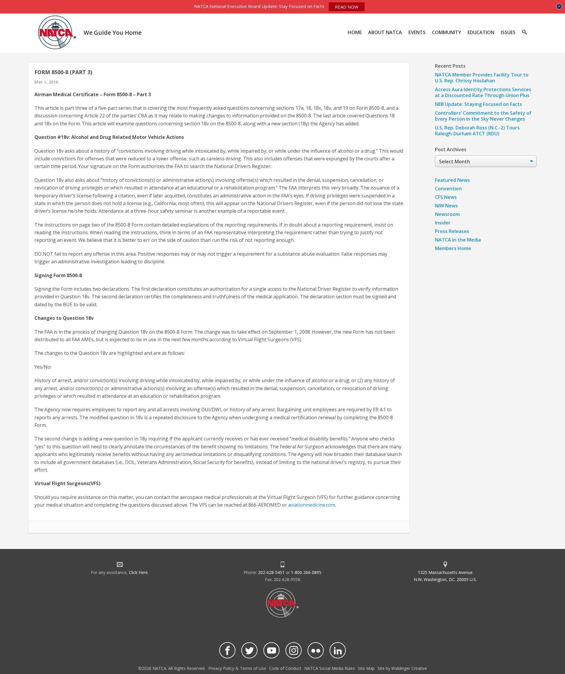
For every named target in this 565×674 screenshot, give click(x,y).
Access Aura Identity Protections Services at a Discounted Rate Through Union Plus (483, 92)
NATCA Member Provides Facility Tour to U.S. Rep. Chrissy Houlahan (482, 77)
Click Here (138, 572)
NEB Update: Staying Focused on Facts (478, 104)
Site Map (366, 668)
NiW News (446, 205)
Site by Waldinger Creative (402, 668)
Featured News (452, 180)
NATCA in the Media (458, 240)
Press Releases (452, 231)
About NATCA (385, 32)
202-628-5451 (271, 572)
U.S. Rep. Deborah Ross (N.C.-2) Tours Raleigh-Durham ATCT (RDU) (477, 130)
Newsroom (447, 214)
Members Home (453, 248)
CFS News (446, 197)
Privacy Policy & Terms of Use (237, 668)
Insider (443, 222)
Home (355, 32)
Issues (508, 32)
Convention (448, 188)
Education (481, 32)
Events (417, 32)
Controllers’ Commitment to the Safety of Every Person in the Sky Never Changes (483, 116)
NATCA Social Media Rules (329, 668)
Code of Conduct (285, 668)
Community (446, 32)
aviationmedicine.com (311, 505)
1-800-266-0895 (306, 572)
